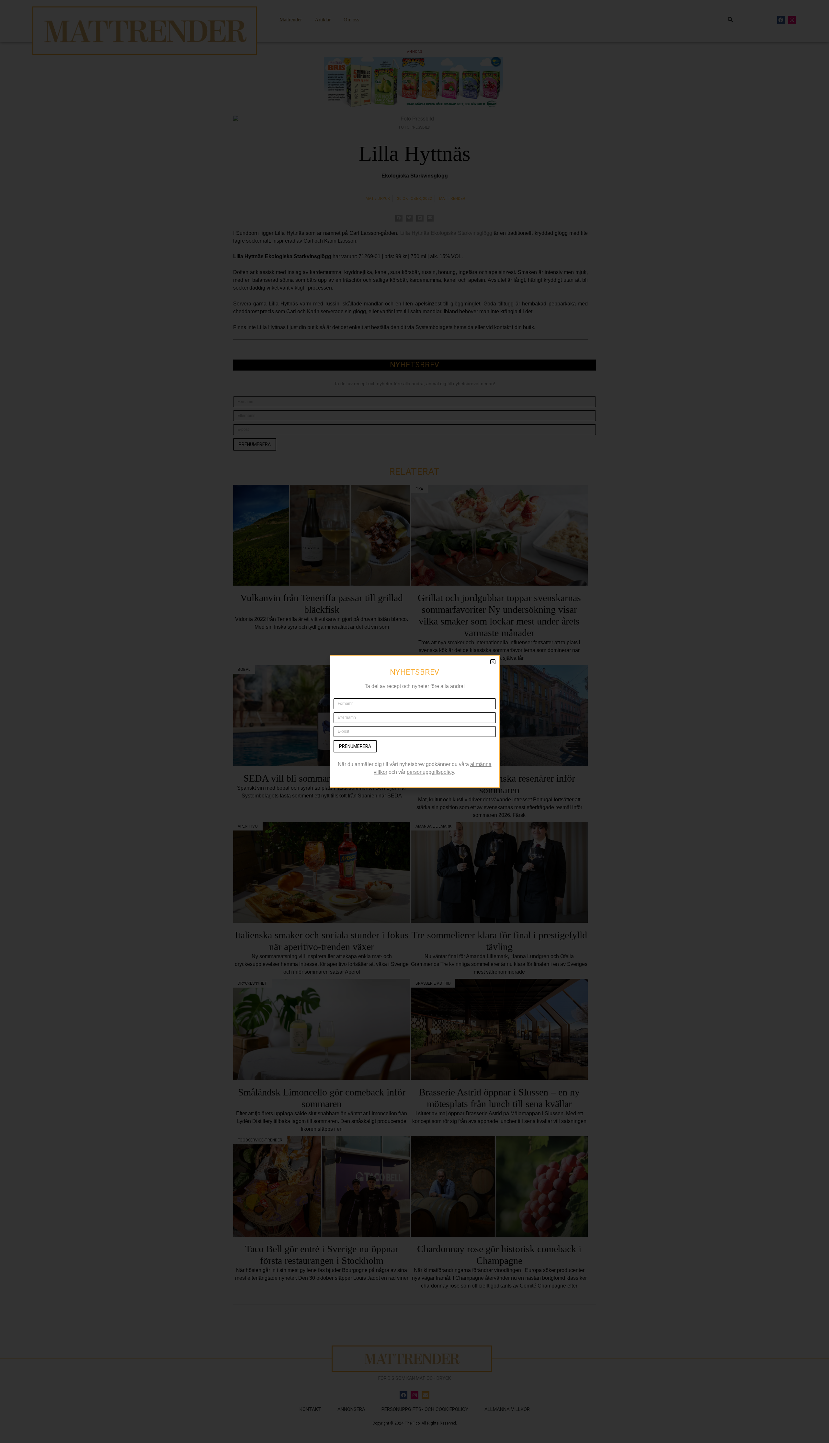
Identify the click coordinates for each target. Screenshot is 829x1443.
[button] (493, 662)
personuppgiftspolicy (430, 772)
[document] (414, 721)
